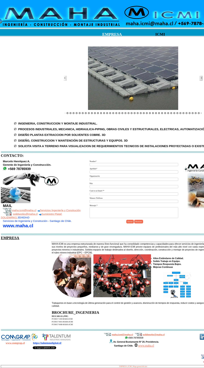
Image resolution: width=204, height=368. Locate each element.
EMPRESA (123, 366)
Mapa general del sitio (140, 366)
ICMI (130, 366)
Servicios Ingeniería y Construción (60, 210)
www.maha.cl (146, 345)
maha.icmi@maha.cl (24, 210)
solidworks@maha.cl (25, 214)
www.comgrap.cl (15, 342)
